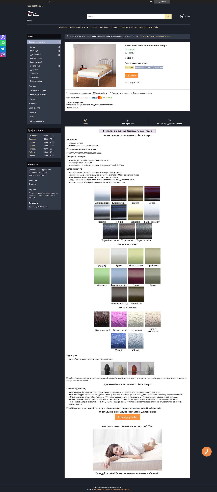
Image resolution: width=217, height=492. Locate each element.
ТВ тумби (34, 73)
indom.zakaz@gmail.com (41, 170)
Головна (63, 27)
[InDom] (55, 14)
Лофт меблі (35, 66)
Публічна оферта (36, 121)
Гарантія (32, 112)
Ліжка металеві (99, 36)
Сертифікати (34, 108)
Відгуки (114, 27)
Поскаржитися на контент (101, 489)
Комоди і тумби (36, 62)
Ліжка (89, 36)
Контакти (104, 27)
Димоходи (34, 77)
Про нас (94, 27)
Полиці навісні (36, 81)
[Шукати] (168, 16)
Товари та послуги (77, 27)
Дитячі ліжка (35, 55)
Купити (132, 76)
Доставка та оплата (128, 27)
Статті (31, 117)
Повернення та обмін (149, 27)
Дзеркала (34, 70)
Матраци (34, 51)
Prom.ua (120, 487)
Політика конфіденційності (120, 489)
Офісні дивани (36, 58)
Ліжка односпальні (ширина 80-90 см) (122, 36)
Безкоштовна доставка (142, 93)
